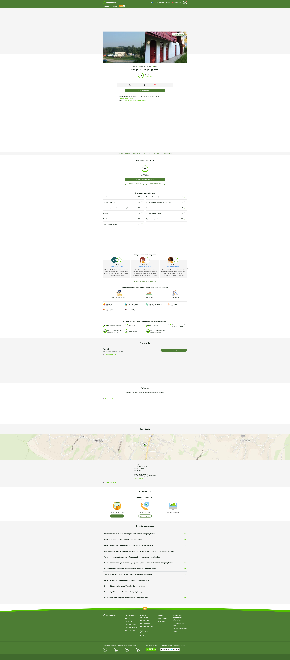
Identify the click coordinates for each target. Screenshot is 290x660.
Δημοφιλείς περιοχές (131, 627)
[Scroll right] (188, 268)
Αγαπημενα (177, 2)
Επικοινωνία (161, 621)
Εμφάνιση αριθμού (145, 516)
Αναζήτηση (106, 6)
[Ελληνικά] (152, 2)
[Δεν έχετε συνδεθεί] (185, 3)
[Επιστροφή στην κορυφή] (145, 608)
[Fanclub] (122, 6)
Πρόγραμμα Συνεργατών (144, 631)
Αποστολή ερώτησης (144, 90)
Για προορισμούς (145, 623)
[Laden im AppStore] (165, 649)
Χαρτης (114, 6)
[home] (110, 615)
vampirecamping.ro (173, 512)
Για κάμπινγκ (144, 620)
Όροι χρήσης (109, 656)
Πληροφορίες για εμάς (178, 624)
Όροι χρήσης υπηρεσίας (167, 656)
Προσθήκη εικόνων (155, 183)
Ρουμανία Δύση (130, 100)
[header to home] (109, 2)
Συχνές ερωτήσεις (162, 618)
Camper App (128, 621)
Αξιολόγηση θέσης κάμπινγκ (144, 179)
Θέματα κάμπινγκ (130, 630)
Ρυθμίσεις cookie (154, 656)
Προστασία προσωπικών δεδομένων (138, 656)
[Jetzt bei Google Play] (175, 649)
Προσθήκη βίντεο (134, 183)
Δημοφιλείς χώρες (130, 624)
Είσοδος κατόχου (145, 635)
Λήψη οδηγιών (138, 478)
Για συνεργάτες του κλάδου (146, 627)
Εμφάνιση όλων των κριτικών (144, 281)
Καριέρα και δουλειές (180, 628)
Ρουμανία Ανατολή (141, 100)
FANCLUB (127, 618)
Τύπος (175, 631)
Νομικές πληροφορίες (121, 656)
